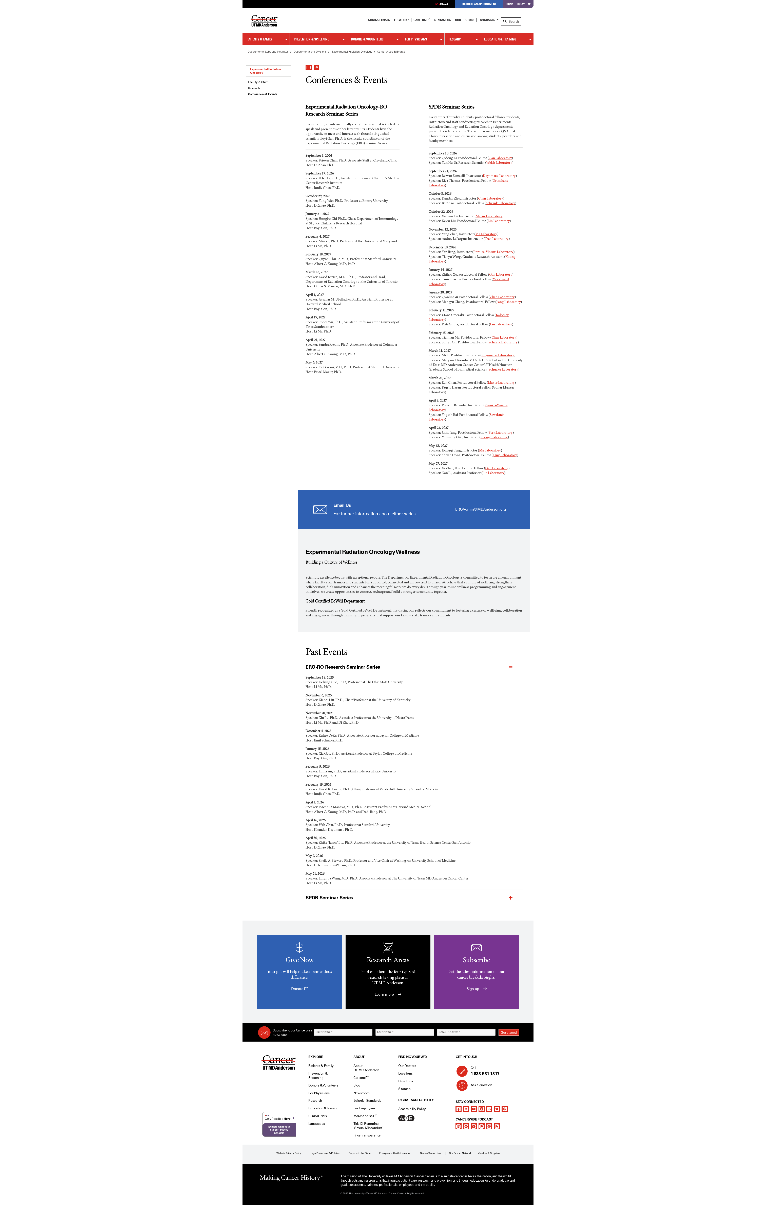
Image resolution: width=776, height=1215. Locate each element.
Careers (419, 20)
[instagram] (481, 1109)
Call (485, 1071)
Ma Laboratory (486, 234)
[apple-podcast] (458, 1126)
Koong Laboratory (494, 437)
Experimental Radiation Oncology (265, 70)
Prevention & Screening (312, 39)
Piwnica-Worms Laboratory (493, 252)
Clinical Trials (379, 20)
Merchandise (363, 1116)
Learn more (385, 994)
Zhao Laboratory (502, 297)
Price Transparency (367, 1135)
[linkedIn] (489, 1109)
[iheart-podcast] (489, 1126)
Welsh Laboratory (499, 163)
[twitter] (466, 1109)
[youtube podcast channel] (474, 1126)
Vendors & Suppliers (489, 1153)
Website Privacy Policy (288, 1153)
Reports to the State (359, 1153)
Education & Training (500, 39)
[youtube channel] (474, 1109)
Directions (405, 1081)
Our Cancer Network (460, 1153)
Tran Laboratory (496, 239)
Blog (356, 1085)
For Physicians (416, 39)
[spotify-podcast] (466, 1126)
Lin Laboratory (498, 221)
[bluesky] (497, 1109)
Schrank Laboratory (500, 203)
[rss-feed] (497, 1126)
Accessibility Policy (412, 1109)
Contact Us (442, 20)
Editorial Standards (367, 1100)
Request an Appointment (479, 4)
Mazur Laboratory (489, 216)
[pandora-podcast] (481, 1126)
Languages (487, 20)
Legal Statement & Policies (325, 1153)
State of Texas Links (430, 1153)
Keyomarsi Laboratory (499, 176)
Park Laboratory (500, 433)
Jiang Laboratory (508, 302)
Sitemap (404, 1089)
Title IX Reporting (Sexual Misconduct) (368, 1126)
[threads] (504, 1109)
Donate (297, 989)
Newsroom (361, 1093)
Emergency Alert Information (395, 1153)
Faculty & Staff (258, 82)
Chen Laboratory (490, 199)
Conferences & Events (262, 94)
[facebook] (458, 1109)
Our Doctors (464, 20)
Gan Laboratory (500, 158)
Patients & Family (259, 39)
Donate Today (515, 4)
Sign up (473, 989)
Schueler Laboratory (503, 370)
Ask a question (481, 1085)
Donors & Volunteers (367, 39)
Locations (405, 1073)
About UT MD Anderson (366, 1068)
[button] (309, 66)
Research (456, 39)
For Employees (364, 1108)
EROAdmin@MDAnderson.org (480, 509)
